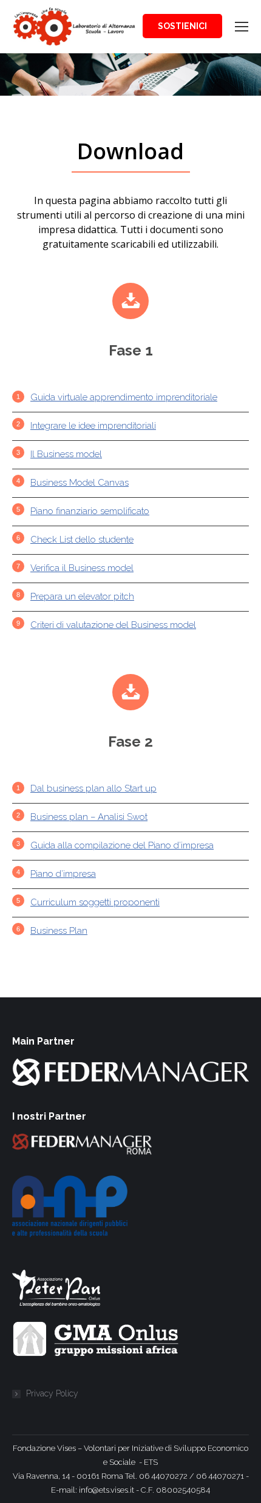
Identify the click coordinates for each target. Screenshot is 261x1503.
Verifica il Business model (82, 568)
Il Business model (66, 454)
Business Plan (58, 930)
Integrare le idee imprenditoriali (93, 425)
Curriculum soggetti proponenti (95, 902)
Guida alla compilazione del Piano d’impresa (122, 845)
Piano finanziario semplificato (89, 511)
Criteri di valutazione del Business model (113, 624)
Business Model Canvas (79, 482)
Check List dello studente (82, 539)
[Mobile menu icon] (241, 26)
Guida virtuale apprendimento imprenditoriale (123, 397)
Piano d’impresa (63, 873)
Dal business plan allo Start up (93, 788)
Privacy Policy (52, 1393)
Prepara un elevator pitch (82, 596)
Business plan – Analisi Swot (88, 816)
